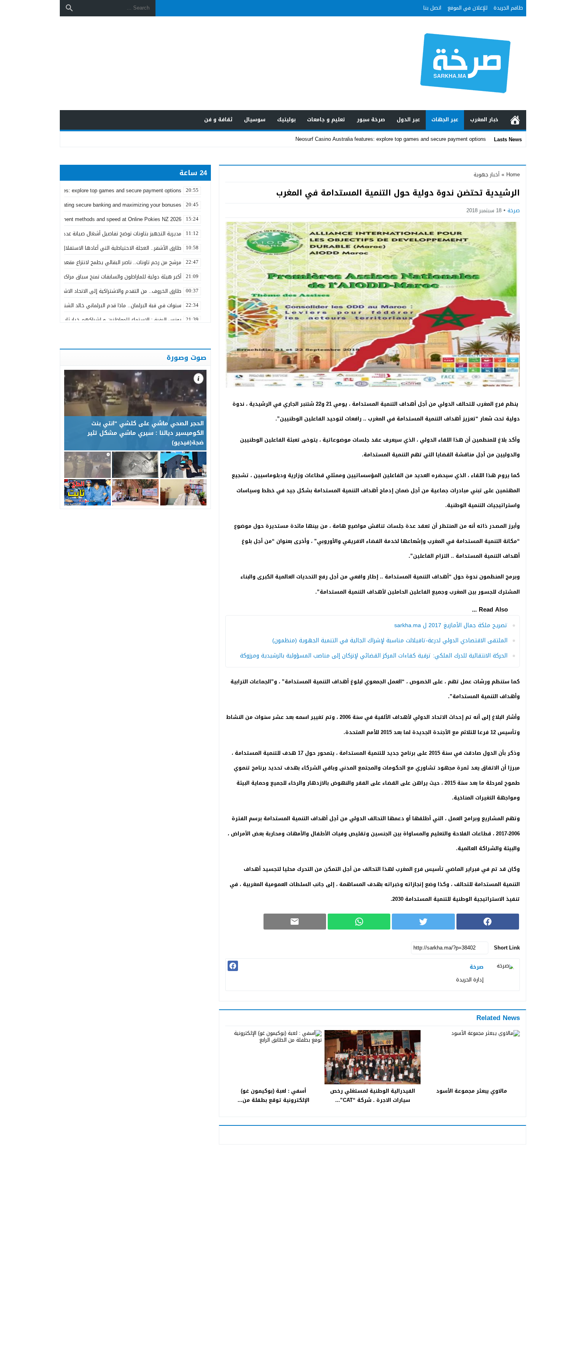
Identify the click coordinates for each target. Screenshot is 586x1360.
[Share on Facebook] (487, 921)
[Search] (69, 8)
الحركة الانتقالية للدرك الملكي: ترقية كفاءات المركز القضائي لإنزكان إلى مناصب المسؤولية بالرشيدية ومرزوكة (373, 655)
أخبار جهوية (486, 175)
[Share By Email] (294, 921)
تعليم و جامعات (326, 119)
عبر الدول (408, 119)
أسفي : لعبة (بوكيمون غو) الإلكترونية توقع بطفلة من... (273, 1095)
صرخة (513, 210)
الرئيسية (515, 120)
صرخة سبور (371, 119)
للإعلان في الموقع (468, 8)
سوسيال (254, 119)
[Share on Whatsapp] (359, 921)
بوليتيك (286, 119)
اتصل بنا (432, 8)
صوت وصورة (186, 357)
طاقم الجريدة (508, 8)
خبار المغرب (484, 119)
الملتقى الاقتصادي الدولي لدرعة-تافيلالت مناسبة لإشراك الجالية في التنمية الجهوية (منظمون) (389, 640)
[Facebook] (233, 966)
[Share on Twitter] (423, 921)
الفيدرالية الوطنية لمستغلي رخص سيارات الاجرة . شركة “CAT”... (372, 1095)
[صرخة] (503, 975)
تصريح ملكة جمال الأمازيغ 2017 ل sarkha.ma (450, 625)
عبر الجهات (444, 119)
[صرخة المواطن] (438, 63)
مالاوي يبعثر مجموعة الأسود (471, 1091)
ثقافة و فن (218, 119)
